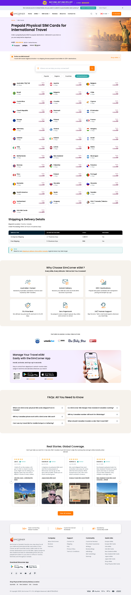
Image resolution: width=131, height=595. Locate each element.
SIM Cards (45, 14)
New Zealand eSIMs (113, 551)
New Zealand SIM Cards (113, 554)
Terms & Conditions (75, 551)
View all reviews (65, 513)
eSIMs (36, 14)
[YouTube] (25, 573)
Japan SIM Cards (113, 559)
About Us (63, 14)
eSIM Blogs (94, 551)
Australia (12, 584)
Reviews (55, 14)
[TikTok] (30, 573)
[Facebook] (11, 573)
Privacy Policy (75, 549)
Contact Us (71, 14)
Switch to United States (88, 8)
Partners (56, 546)
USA (30, 584)
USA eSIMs (113, 546)
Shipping (75, 544)
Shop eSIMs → (115, 57)
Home (30, 14)
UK (17, 584)
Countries (68, 76)
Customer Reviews (94, 541)
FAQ (72, 546)
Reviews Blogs (94, 549)
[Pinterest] (35, 573)
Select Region (103, 8)
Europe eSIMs (113, 541)
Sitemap (94, 556)
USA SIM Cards (113, 549)
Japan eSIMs (113, 556)
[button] (24, 481)
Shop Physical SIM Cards (113, 564)
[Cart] (96, 13)
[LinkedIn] (21, 573)
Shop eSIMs (113, 561)
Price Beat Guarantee (94, 544)
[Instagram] (16, 573)
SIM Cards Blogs (94, 554)
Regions (57, 76)
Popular (46, 76)
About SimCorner (56, 541)
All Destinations (82, 76)
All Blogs (94, 546)
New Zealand (24, 584)
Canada (35, 584)
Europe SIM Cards (113, 544)
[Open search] (91, 13)
